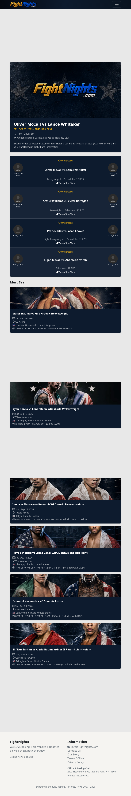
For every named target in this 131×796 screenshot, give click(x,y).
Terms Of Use (75, 758)
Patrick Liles (55, 231)
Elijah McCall (52, 260)
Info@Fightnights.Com (84, 747)
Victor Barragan (78, 201)
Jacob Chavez (75, 231)
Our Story (73, 754)
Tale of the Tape (66, 183)
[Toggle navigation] (116, 4)
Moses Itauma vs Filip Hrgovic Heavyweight (40, 313)
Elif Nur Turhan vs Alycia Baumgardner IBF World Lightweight (51, 649)
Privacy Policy (75, 762)
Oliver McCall (53, 170)
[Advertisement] (65, 33)
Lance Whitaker (76, 170)
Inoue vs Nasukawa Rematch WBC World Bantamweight (48, 504)
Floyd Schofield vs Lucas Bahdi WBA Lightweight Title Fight (50, 553)
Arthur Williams (53, 201)
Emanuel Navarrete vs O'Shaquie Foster (37, 601)
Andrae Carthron (76, 260)
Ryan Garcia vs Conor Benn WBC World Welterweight (45, 409)
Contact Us (74, 750)
